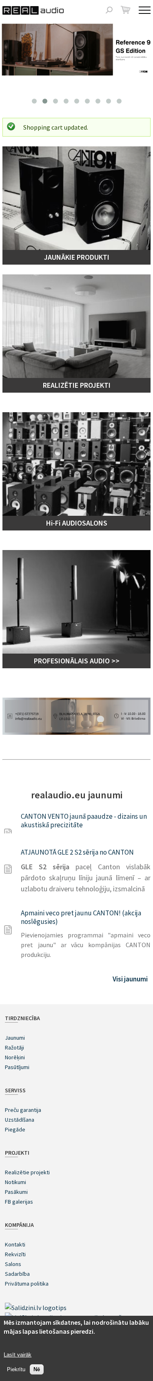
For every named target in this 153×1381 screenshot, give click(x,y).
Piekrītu (16, 1369)
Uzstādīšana (19, 1119)
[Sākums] (33, 10)
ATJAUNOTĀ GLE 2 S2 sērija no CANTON (77, 852)
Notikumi (15, 1182)
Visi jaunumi (130, 978)
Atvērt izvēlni (145, 10)
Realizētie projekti (27, 1172)
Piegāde (15, 1129)
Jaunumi (15, 1037)
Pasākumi (16, 1191)
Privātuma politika (27, 1283)
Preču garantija (23, 1110)
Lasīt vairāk (17, 1355)
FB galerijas (19, 1201)
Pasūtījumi (17, 1067)
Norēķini (15, 1057)
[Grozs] (125, 9)
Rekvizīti (15, 1254)
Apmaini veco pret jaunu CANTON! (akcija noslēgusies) (81, 917)
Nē (36, 1369)
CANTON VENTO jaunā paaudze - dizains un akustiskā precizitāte (84, 820)
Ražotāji (14, 1047)
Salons (13, 1264)
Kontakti (15, 1244)
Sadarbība (17, 1273)
